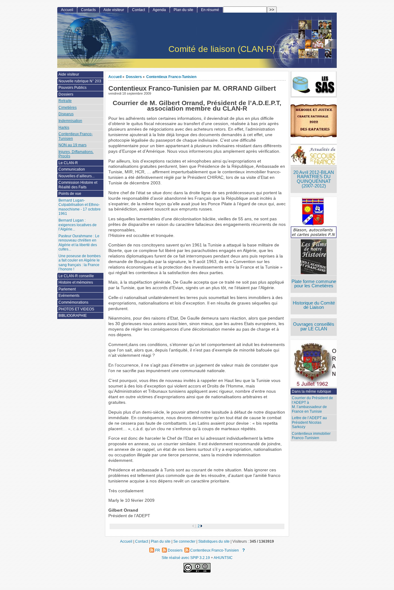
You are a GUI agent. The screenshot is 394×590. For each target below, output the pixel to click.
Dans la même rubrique (311, 391)
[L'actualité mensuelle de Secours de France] (314, 155)
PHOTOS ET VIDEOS (76, 309)
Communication (71, 169)
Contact (138, 10)
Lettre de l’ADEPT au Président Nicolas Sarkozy (309, 422)
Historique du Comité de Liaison (314, 305)
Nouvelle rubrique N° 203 (79, 81)
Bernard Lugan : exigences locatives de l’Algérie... (77, 224)
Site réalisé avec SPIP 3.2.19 (186, 558)
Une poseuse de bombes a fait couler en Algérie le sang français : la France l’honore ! (79, 263)
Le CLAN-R (68, 163)
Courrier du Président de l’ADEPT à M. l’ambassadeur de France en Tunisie (312, 405)
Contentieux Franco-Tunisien (171, 77)
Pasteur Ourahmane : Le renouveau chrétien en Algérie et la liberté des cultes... (78, 243)
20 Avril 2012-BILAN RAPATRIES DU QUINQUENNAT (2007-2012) (313, 179)
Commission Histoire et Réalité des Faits (77, 184)
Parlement (67, 289)
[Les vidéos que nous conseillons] (314, 257)
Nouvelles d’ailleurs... (76, 176)
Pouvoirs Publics (72, 87)
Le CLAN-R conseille (76, 276)
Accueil (115, 77)
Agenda (159, 10)
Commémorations (73, 302)
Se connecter (184, 541)
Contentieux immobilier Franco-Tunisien (311, 435)
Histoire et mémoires (75, 282)
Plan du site (183, 10)
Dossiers (134, 77)
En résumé (210, 10)
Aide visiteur (113, 10)
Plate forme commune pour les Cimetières (313, 283)
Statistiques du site (214, 541)
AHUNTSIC (223, 558)
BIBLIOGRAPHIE (72, 315)
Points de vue (69, 193)
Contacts (88, 10)
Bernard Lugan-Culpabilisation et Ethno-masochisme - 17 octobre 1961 (79, 207)
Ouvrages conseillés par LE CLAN (313, 326)
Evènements (68, 295)
